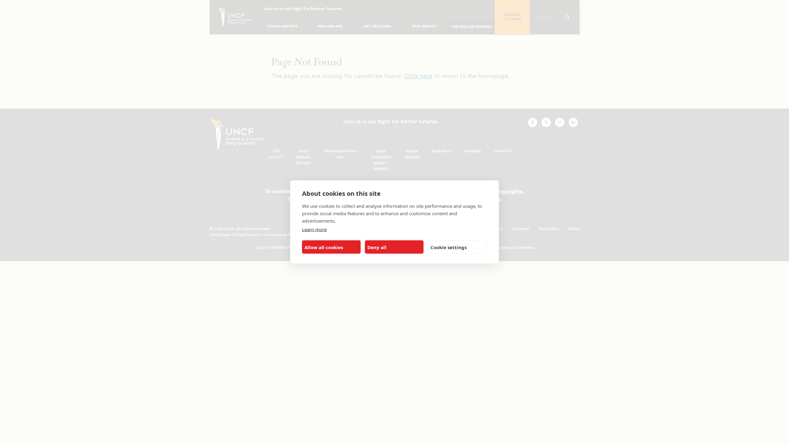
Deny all (376, 247)
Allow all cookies (324, 247)
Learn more (314, 229)
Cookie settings (449, 247)
